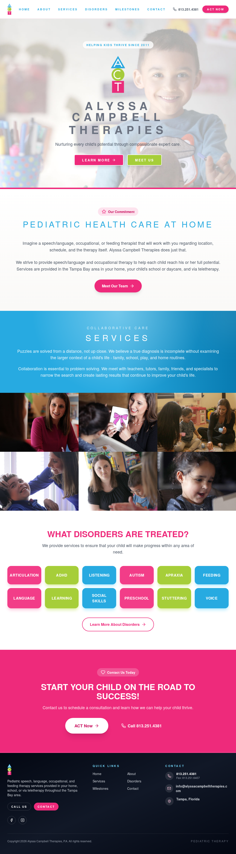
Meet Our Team (115, 286)
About (44, 9)
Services (68, 9)
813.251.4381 (188, 9)
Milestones (127, 9)
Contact (156, 9)
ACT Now (83, 726)
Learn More (96, 160)
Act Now (215, 9)
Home (24, 9)
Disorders (96, 9)
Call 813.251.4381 (145, 726)
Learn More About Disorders (115, 624)
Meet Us (144, 160)
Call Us (19, 806)
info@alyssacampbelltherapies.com (201, 788)
